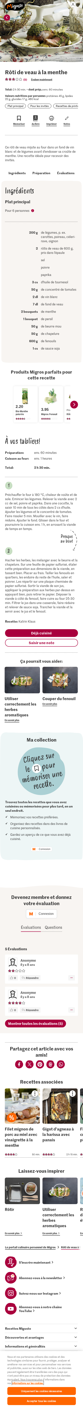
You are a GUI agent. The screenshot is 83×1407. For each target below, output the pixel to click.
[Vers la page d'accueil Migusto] (15, 4)
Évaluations (66, 173)
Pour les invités (39, 106)
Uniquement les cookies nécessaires (41, 1391)
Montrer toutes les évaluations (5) (35, 1023)
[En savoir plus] (22, 709)
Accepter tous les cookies (41, 1401)
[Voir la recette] (22, 1123)
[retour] (7, 18)
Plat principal (15, 106)
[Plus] (71, 978)
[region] (41, 1379)
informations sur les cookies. (27, 1383)
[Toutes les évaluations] (13, 79)
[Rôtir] (22, 1207)
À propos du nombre (33, 211)
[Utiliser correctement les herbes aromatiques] (60, 1207)
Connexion (44, 849)
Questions (53, 927)
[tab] (41, 1328)
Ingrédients (17, 173)
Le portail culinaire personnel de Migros (30, 1247)
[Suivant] (74, 404)
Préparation (41, 173)
